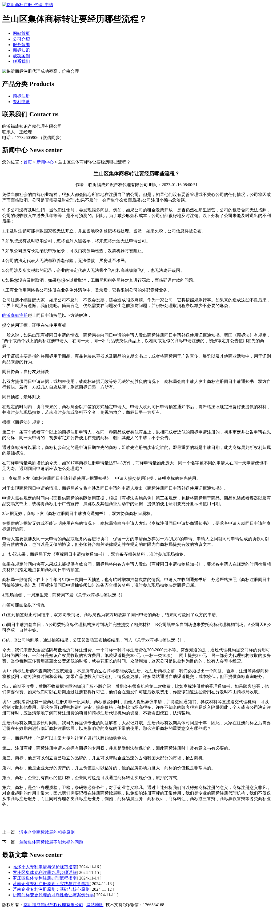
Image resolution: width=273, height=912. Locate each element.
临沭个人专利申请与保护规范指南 (45, 867)
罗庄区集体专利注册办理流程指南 (45, 878)
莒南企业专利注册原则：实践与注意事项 (51, 883)
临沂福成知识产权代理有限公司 (53, 904)
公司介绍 (21, 39)
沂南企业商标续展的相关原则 (47, 832)
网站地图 (94, 904)
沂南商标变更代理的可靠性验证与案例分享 (53, 895)
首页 (27, 162)
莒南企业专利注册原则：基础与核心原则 (51, 889)
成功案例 (21, 56)
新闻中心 (45, 162)
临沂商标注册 (15, 315)
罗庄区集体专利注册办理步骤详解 (45, 872)
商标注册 (21, 96)
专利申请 (21, 101)
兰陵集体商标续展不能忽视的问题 (51, 842)
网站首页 (21, 33)
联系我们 (21, 61)
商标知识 (21, 50)
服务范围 (21, 44)
